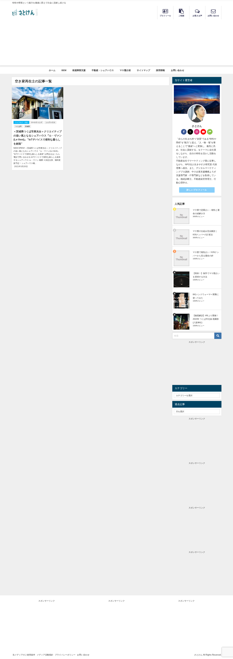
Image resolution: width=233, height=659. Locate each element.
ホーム (52, 70)
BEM (63, 70)
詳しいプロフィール (197, 190)
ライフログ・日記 (21, 122)
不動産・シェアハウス (103, 70)
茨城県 (27, 126)
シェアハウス (50, 122)
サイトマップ (143, 70)
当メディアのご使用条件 (24, 655)
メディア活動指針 (45, 655)
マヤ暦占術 (125, 70)
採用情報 (160, 70)
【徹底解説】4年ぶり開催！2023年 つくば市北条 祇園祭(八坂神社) (206, 319)
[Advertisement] (116, 43)
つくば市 (18, 126)
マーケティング (36, 122)
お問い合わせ (177, 70)
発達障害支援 (79, 70)
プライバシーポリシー (65, 655)
